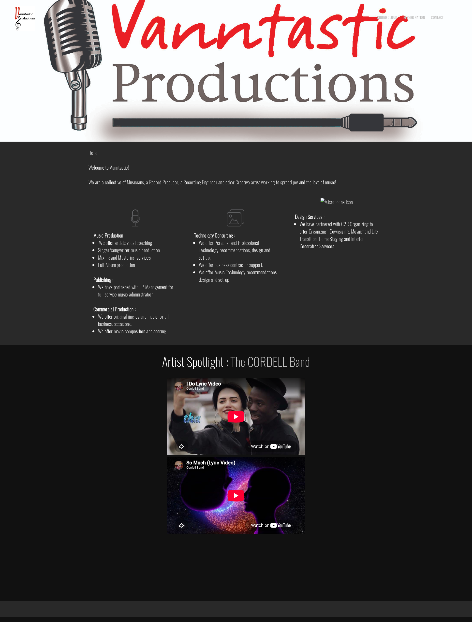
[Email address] (231, 542)
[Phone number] (221, 542)
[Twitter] (241, 542)
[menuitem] (387, 17)
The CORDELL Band (270, 361)
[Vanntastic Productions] (25, 18)
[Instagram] (251, 542)
